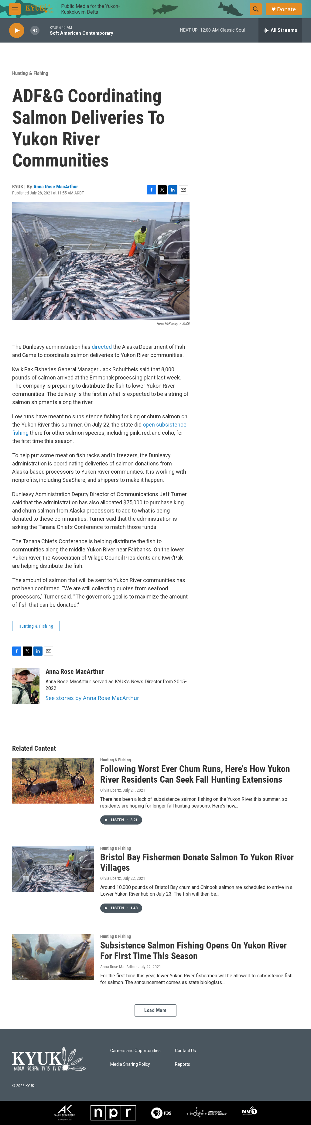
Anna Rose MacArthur (55, 186)
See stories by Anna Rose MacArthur (92, 697)
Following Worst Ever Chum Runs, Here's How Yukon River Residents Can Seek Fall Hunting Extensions (195, 774)
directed (102, 347)
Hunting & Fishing (30, 73)
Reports (182, 1064)
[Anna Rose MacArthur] (25, 686)
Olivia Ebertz (110, 790)
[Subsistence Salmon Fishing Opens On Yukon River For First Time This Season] (53, 957)
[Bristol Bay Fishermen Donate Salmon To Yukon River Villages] (53, 869)
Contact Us (185, 1050)
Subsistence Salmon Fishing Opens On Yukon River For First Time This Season (193, 950)
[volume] (35, 30)
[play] (17, 30)
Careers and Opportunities (135, 1050)
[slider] (45, 30)
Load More (155, 1010)
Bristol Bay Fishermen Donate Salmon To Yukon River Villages (197, 862)
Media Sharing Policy (130, 1064)
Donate (286, 9)
